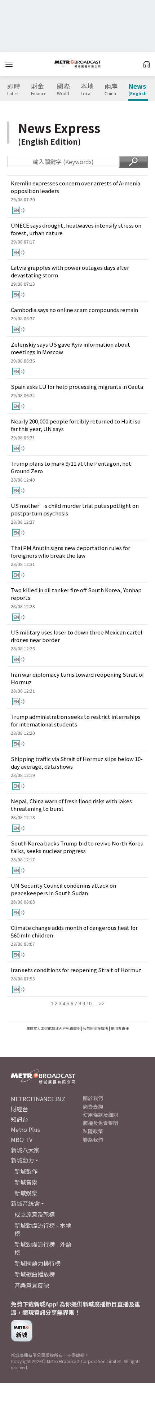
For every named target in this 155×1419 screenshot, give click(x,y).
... (95, 1003)
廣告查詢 (93, 1106)
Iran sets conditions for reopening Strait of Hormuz (76, 970)
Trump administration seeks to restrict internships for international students (76, 720)
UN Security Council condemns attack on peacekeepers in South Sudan (63, 889)
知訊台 (19, 1119)
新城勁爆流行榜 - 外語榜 (42, 1248)
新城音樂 (25, 1182)
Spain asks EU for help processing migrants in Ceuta (77, 386)
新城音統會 (25, 1203)
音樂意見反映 (31, 1285)
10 (89, 1003)
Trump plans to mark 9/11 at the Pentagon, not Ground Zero (71, 467)
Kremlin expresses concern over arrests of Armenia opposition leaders (75, 186)
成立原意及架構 (34, 1214)
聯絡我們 (93, 1139)
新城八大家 (25, 1150)
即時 (13, 89)
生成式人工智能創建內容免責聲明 (53, 1028)
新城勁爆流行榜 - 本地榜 (42, 1229)
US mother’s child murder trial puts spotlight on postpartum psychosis (75, 509)
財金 (38, 89)
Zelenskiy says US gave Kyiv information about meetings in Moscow (70, 348)
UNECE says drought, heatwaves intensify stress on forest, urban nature (76, 229)
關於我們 (93, 1098)
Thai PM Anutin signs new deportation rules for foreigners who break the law (70, 551)
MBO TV (21, 1139)
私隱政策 (93, 1131)
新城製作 (25, 1171)
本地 (87, 89)
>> (102, 1003)
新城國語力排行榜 (37, 1263)
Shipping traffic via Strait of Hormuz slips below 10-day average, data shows (77, 762)
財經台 (19, 1108)
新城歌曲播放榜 (34, 1274)
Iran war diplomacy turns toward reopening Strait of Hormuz (77, 678)
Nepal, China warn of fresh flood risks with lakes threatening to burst (71, 804)
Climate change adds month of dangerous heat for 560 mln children (74, 931)
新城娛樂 (25, 1193)
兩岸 (111, 89)
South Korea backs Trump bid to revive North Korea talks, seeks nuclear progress (77, 847)
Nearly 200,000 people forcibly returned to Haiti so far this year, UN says (76, 424)
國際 (63, 89)
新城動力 (22, 1160)
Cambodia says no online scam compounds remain (74, 309)
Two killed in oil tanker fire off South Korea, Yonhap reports (76, 593)
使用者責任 (120, 1028)
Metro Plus (25, 1129)
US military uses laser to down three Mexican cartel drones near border (76, 635)
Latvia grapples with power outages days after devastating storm (70, 271)
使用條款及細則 (100, 1114)
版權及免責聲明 (100, 1122)
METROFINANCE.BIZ (38, 1098)
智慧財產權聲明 (95, 1028)
